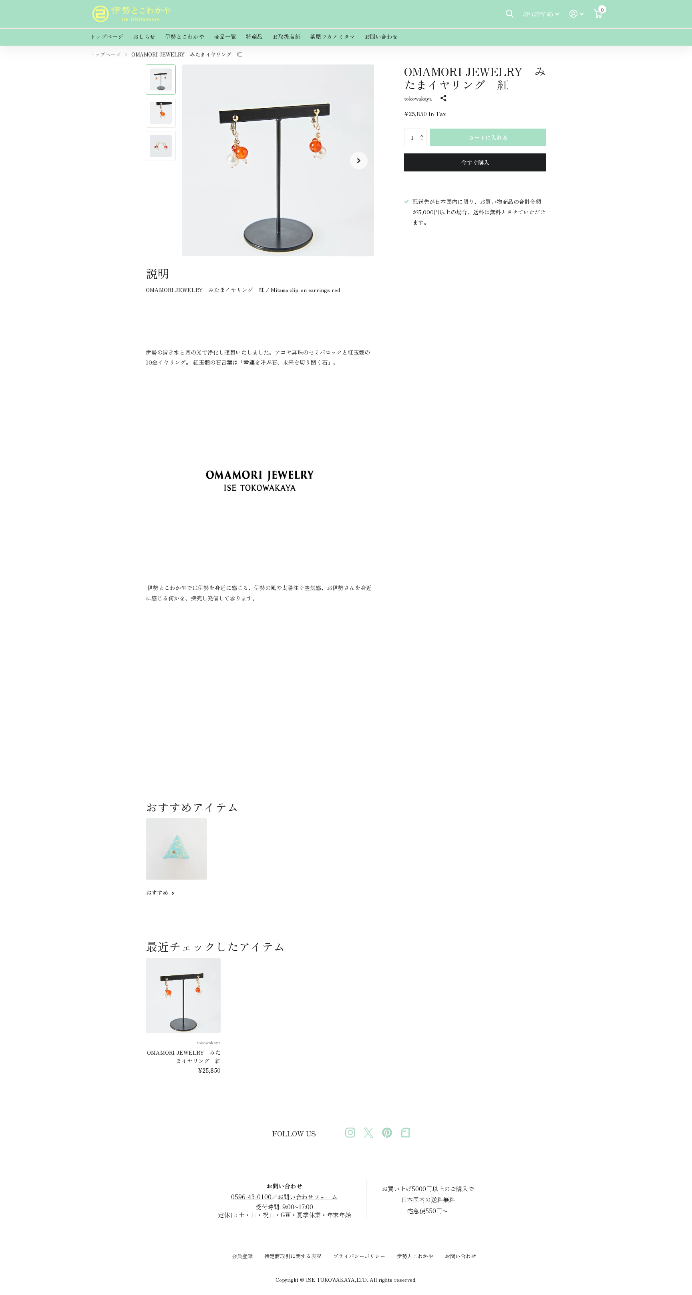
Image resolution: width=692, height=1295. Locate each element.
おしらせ (144, 36)
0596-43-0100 (251, 1196)
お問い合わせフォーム (308, 1196)
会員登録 (242, 1256)
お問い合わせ (381, 36)
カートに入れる (488, 137)
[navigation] (161, 79)
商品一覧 (225, 36)
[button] (359, 160)
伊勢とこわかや (184, 36)
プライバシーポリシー (359, 1256)
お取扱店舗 (286, 36)
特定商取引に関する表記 (293, 1256)
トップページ (106, 36)
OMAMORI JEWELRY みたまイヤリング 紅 (184, 1056)
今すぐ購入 (475, 162)
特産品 (254, 36)
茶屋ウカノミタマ (332, 36)
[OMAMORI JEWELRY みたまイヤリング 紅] (183, 995)
